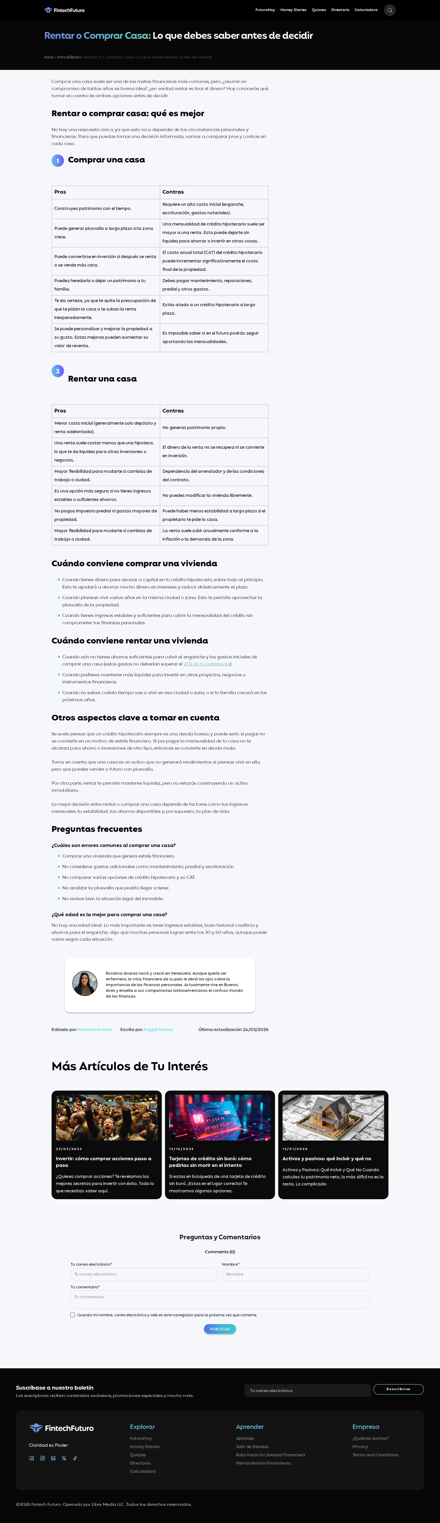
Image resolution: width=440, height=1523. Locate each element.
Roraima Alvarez (94, 1030)
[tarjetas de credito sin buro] (220, 1117)
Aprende (245, 1438)
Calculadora (366, 10)
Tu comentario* (85, 1287)
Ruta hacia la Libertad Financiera (270, 1455)
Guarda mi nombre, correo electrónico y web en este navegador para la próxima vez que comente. (167, 1315)
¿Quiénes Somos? (370, 1438)
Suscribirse (399, 1389)
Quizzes (319, 10)
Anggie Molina (158, 1030)
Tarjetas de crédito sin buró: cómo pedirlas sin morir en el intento (210, 1162)
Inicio (49, 57)
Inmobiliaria (69, 57)
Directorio (340, 10)
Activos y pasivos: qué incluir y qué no (327, 1159)
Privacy (360, 1447)
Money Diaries (293, 10)
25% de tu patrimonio (207, 664)
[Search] (390, 10)
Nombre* (230, 1265)
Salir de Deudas (252, 1447)
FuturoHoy (265, 10)
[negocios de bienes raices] (333, 1117)
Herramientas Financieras (263, 1463)
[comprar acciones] (106, 1117)
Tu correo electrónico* (91, 1265)
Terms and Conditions (375, 1455)
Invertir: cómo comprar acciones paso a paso (103, 1162)
